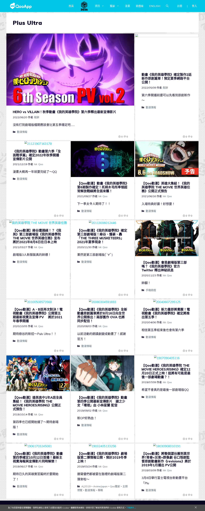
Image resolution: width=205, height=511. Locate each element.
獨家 (112, 6)
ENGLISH (154, 6)
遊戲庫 (140, 6)
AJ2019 (86, 486)
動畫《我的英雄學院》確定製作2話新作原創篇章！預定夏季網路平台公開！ (167, 78)
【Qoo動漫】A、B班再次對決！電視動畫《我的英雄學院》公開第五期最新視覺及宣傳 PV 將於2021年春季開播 (38, 315)
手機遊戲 (151, 290)
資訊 (97, 6)
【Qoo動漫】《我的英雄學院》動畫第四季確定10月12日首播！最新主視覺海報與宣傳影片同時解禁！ (38, 457)
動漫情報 (22, 131)
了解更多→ (131, 508)
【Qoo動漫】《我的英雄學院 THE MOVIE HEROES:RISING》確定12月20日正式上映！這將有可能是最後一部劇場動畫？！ (166, 371)
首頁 (71, 6)
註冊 (179, 6)
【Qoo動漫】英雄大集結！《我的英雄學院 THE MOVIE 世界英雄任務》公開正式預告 (166, 187)
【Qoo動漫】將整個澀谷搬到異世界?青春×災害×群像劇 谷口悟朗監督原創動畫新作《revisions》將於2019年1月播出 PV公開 (166, 459)
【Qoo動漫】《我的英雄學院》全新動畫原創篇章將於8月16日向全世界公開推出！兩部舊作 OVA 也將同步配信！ (102, 315)
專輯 (100, 490)
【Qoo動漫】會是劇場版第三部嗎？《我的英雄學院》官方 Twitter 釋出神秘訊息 (164, 266)
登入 (194, 6)
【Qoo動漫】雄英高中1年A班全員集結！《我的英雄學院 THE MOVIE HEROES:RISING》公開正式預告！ (37, 403)
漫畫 (127, 6)
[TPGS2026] (84, 6)
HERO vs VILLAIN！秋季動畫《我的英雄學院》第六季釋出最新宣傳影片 (64, 112)
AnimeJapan (100, 486)
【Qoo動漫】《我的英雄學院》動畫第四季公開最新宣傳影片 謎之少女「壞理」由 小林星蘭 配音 (102, 401)
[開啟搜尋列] (167, 6)
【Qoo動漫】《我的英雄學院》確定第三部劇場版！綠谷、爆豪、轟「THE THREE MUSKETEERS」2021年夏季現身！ (102, 236)
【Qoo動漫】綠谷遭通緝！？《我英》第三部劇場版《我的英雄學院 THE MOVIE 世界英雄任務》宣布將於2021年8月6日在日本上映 (37, 236)
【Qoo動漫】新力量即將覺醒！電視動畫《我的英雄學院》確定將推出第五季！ (166, 313)
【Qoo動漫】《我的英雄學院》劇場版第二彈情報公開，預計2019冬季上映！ (102, 457)
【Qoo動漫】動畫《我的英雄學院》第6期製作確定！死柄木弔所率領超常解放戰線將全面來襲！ (102, 187)
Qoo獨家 (115, 486)
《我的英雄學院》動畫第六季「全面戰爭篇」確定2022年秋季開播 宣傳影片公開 (37, 155)
